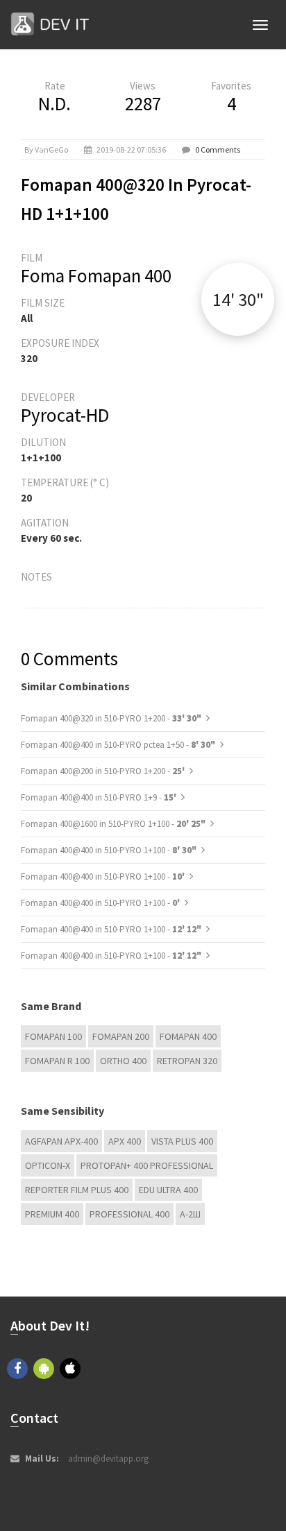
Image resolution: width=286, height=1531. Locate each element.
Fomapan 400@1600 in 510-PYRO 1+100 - (113, 824)
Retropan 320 (187, 1060)
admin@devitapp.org (108, 1458)
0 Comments (217, 149)
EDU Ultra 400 (168, 1189)
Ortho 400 (123, 1060)
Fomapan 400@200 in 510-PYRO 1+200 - (104, 771)
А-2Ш (190, 1214)
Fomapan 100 (53, 1036)
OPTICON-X (47, 1165)
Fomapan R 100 (57, 1060)
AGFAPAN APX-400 (61, 1141)
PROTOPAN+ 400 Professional (147, 1165)
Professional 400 (129, 1214)
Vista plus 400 (182, 1141)
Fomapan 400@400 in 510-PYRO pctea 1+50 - (118, 745)
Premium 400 (52, 1214)
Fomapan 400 (188, 1036)
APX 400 (124, 1141)
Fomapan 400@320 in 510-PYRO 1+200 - (111, 718)
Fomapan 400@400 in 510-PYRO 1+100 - (108, 850)
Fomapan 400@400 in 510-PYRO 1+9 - (99, 797)
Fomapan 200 (120, 1036)
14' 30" (238, 299)
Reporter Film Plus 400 (76, 1189)
